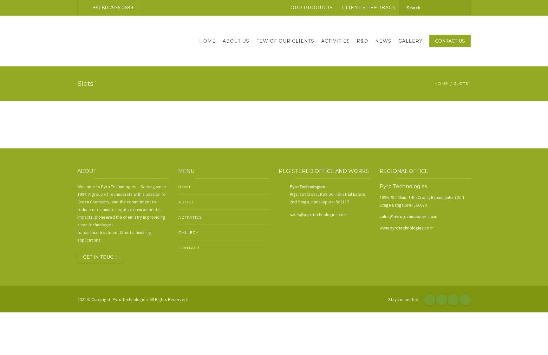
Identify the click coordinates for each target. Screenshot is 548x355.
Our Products (311, 7)
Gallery (410, 41)
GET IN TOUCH (100, 257)
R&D (362, 41)
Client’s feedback (369, 7)
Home (207, 41)
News (383, 41)
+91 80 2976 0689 (113, 7)
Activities (335, 41)
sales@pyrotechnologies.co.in (408, 216)
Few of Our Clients (285, 41)
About (186, 202)
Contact (189, 247)
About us (236, 41)
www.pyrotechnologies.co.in (407, 228)
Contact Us (450, 41)
